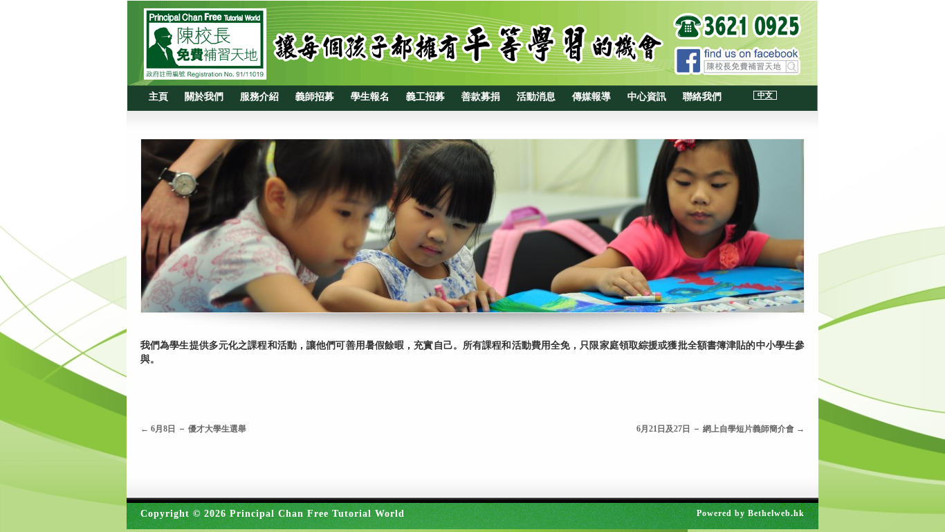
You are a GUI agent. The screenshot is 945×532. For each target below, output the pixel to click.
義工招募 (425, 96)
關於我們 (204, 96)
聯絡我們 (702, 96)
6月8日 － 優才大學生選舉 (193, 429)
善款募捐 (480, 96)
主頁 (158, 96)
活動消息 (536, 96)
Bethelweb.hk (776, 513)
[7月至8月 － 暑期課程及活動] (472, 225)
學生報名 (370, 96)
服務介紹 (259, 96)
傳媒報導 (591, 96)
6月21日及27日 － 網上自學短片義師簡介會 (720, 429)
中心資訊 (646, 96)
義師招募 (314, 96)
